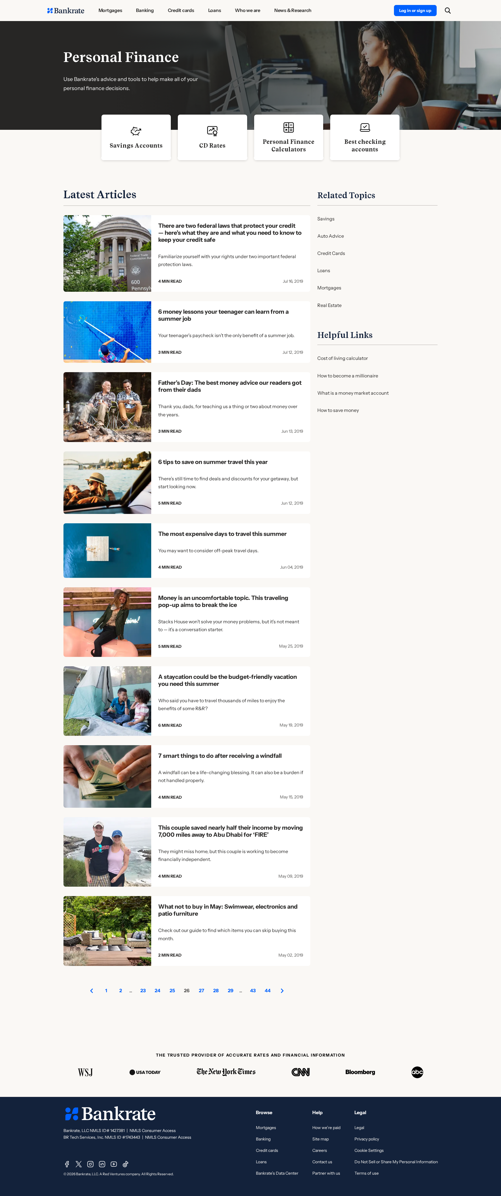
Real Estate (329, 305)
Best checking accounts (365, 145)
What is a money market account (353, 393)
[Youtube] (113, 1164)
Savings (326, 219)
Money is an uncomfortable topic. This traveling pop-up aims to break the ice (223, 601)
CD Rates (212, 145)
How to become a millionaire (347, 376)
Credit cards (267, 1150)
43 (253, 990)
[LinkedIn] (102, 1164)
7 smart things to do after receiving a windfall (220, 755)
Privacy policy (366, 1139)
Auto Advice (330, 236)
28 (216, 990)
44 (268, 990)
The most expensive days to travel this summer (222, 533)
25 (172, 990)
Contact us (322, 1161)
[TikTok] (125, 1164)
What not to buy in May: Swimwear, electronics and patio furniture (228, 910)
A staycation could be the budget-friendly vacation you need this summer (227, 680)
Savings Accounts (136, 145)
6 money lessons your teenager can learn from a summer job (223, 315)
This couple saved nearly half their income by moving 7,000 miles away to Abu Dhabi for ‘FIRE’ (230, 831)
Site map (320, 1139)
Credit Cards (331, 253)
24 (157, 990)
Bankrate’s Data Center (277, 1173)
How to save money (338, 410)
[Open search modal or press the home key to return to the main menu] (447, 10)
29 (230, 990)
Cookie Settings (369, 1150)
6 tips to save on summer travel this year (213, 461)
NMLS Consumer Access (153, 1130)
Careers (319, 1150)
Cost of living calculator (342, 358)
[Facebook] (66, 1164)
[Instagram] (90, 1164)
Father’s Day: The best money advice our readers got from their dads (230, 386)
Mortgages (329, 288)
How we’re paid (326, 1127)
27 (201, 990)
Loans (323, 270)
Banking (263, 1139)
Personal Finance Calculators (288, 145)
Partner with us (326, 1173)
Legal (359, 1127)
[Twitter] (78, 1164)
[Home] (66, 10)
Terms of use (366, 1173)
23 (143, 990)
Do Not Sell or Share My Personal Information (396, 1161)
